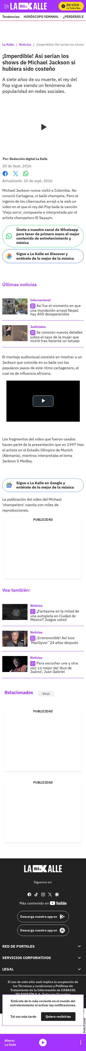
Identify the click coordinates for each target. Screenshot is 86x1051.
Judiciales (38, 327)
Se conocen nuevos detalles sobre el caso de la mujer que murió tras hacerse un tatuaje (56, 336)
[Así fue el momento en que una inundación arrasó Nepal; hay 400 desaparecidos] (15, 306)
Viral (46, 694)
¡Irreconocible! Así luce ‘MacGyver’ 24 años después (54, 640)
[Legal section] (79, 969)
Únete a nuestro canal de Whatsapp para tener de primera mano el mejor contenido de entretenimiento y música (47, 236)
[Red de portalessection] (79, 946)
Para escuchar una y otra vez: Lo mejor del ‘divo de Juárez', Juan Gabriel (54, 667)
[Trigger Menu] (6, 6)
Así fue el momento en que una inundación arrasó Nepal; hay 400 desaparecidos (55, 309)
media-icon (43, 1042)
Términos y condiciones (35, 986)
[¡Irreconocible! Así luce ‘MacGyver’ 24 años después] (15, 639)
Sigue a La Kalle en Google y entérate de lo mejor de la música (45, 485)
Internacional (40, 300)
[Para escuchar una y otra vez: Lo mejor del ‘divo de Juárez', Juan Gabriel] (15, 664)
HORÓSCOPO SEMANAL (41, 16)
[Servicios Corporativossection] (79, 958)
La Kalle (8, 45)
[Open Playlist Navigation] (80, 1042)
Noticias (25, 45)
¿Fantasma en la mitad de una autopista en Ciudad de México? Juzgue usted (54, 615)
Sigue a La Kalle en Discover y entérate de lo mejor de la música (45, 255)
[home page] (43, 868)
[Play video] (43, 127)
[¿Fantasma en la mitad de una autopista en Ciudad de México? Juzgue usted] (15, 612)
